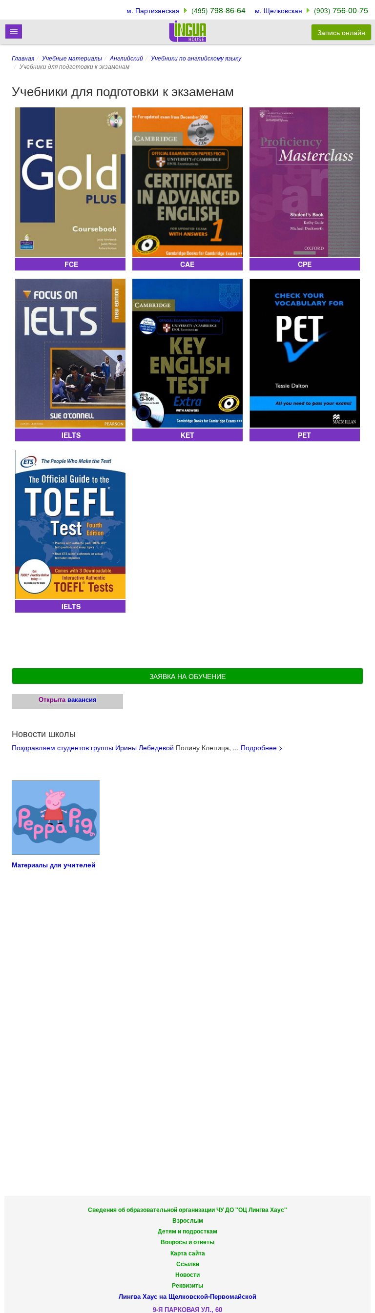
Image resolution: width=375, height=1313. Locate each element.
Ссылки (187, 1264)
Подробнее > (262, 747)
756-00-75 (341, 10)
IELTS (70, 435)
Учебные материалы (72, 58)
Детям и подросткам (187, 1231)
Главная (23, 58)
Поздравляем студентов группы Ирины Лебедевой (93, 747)
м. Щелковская (278, 10)
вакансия (82, 699)
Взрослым (187, 1220)
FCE (70, 264)
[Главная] (187, 31)
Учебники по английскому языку (196, 58)
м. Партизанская (153, 10)
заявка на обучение (187, 676)
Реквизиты (187, 1285)
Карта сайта (187, 1253)
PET (304, 435)
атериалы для (40, 864)
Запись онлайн (341, 32)
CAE (187, 264)
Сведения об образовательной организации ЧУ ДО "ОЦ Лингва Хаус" (187, 1210)
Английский (126, 58)
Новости (187, 1275)
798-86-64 (218, 10)
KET (187, 435)
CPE (305, 264)
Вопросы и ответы (187, 1242)
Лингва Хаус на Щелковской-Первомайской (187, 1296)
